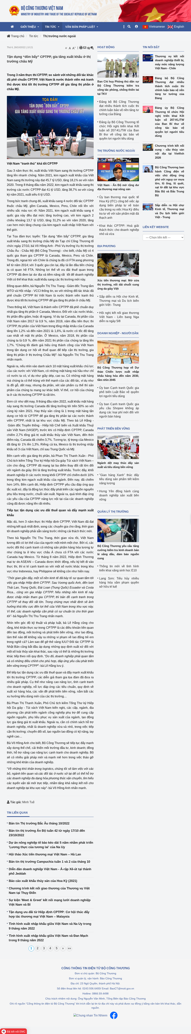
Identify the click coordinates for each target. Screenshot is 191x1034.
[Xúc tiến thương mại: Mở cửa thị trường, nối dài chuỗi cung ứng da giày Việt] (118, 264)
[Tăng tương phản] (88, 47)
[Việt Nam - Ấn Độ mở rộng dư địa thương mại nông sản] (118, 169)
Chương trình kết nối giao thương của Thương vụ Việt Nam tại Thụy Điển (49, 891)
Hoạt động (106, 47)
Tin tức (33, 36)
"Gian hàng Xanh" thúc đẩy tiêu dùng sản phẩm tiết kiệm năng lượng (119, 479)
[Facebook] (114, 1015)
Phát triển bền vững (113, 428)
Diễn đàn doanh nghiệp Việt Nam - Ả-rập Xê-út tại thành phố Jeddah (50, 871)
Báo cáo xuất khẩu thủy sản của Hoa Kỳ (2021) (43, 881)
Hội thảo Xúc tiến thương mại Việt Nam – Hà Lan (45, 854)
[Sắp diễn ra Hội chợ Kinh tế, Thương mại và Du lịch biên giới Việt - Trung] (149, 206)
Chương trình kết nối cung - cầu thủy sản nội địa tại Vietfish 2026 (169, 151)
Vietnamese (157, 26)
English (179, 26)
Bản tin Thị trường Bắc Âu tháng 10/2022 (39, 823)
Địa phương (106, 246)
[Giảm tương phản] (92, 47)
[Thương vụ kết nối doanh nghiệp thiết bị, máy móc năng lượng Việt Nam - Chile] (149, 57)
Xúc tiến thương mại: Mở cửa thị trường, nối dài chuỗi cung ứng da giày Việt (118, 284)
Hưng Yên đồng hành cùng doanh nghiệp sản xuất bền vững (119, 495)
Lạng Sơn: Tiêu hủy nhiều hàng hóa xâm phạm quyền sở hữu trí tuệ (119, 582)
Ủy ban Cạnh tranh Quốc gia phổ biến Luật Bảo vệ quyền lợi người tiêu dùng (119, 392)
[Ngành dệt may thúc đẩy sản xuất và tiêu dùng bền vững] (118, 447)
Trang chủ (17, 36)
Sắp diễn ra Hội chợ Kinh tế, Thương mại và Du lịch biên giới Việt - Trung (119, 300)
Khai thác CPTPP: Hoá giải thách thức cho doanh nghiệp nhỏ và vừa (119, 230)
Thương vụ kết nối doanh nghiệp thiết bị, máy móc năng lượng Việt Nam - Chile (169, 62)
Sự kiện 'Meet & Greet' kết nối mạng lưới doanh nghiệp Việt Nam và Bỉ (49, 902)
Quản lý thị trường (113, 511)
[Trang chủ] (53, 10)
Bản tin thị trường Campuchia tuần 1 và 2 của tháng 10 (49, 861)
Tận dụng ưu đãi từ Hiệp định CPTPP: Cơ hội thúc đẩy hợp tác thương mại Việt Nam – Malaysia (49, 914)
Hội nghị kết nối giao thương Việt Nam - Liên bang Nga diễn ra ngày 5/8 (119, 317)
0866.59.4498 (100, 993)
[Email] (84, 47)
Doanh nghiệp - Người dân (117, 333)
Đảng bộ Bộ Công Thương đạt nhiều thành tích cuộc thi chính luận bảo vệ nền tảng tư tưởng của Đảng (169, 88)
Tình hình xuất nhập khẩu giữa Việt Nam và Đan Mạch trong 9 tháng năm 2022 (48, 938)
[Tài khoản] (136, 27)
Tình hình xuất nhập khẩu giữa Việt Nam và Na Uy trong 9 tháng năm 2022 (50, 926)
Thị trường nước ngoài (59, 36)
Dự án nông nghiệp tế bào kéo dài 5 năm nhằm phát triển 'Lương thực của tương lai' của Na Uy (51, 845)
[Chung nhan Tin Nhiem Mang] (90, 1015)
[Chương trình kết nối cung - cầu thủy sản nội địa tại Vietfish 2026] (149, 147)
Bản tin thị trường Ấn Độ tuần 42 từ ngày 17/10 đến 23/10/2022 (47, 833)
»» (69, 948)
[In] (80, 47)
